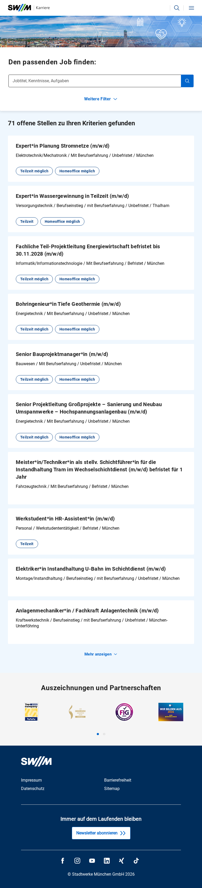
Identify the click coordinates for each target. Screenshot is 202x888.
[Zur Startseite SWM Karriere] (29, 8)
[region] (101, 719)
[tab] (98, 734)
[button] (177, 8)
